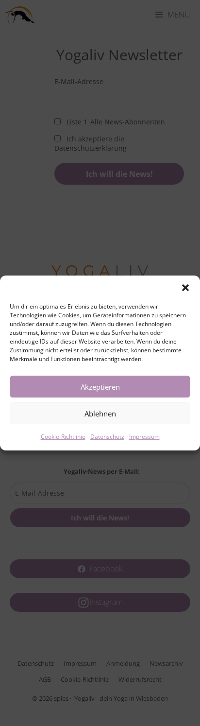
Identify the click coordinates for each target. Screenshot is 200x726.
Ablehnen (100, 413)
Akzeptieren (100, 387)
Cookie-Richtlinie (63, 436)
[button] (185, 288)
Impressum (144, 436)
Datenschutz (107, 436)
